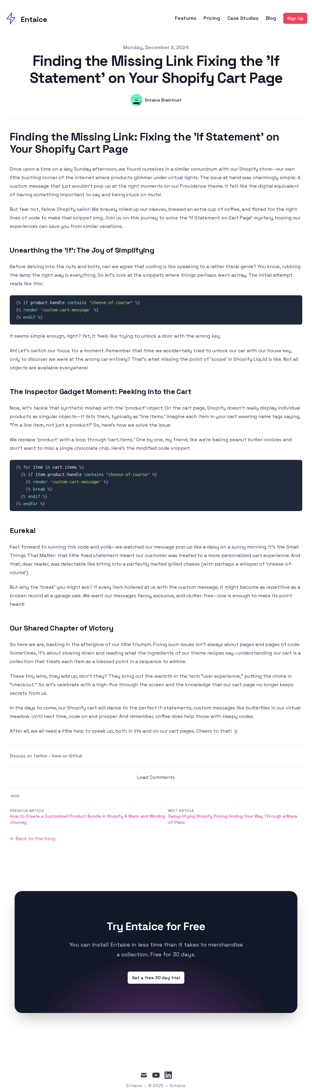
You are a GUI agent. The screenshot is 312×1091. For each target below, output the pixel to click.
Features (185, 18)
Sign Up (295, 18)
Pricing (212, 18)
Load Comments (156, 777)
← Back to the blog (32, 838)
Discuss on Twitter (29, 756)
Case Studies (242, 18)
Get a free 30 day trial (156, 977)
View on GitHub (67, 756)
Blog (271, 18)
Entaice (178, 1085)
